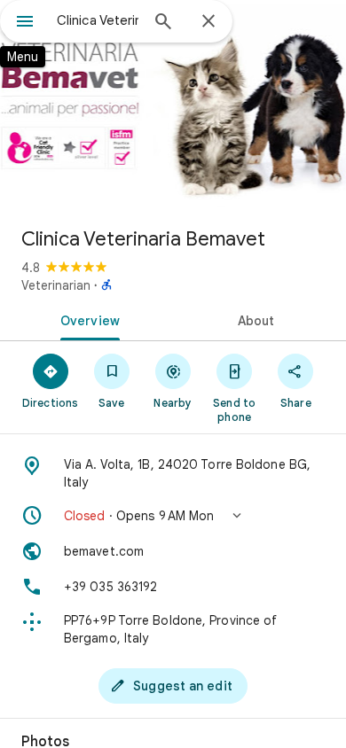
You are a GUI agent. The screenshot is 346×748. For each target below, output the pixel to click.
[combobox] (97, 20)
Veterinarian (55, 285)
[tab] (86, 319)
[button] (173, 516)
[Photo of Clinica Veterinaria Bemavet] (173, 106)
